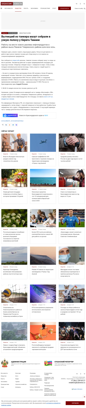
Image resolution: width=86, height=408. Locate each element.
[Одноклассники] (9, 125)
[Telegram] (13, 125)
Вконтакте (76, 3)
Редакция (47, 383)
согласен (75, 403)
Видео (17, 378)
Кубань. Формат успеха (36, 390)
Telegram (84, 3)
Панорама (33, 373)
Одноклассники (80, 3)
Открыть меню (1, 9)
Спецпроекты (64, 8)
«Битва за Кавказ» (35, 376)
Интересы (18, 387)
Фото (16, 376)
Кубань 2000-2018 (35, 387)
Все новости (9, 8)
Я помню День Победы (48, 374)
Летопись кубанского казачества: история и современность (36, 380)
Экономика (34, 8)
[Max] (16, 125)
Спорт (54, 8)
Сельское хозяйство (21, 384)
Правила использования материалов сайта (49, 390)
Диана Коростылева (25, 33)
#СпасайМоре (5, 121)
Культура (18, 373)
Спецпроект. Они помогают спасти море (49, 379)
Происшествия (45, 8)
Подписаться (12, 115)
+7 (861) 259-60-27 (78, 381)
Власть (26, 8)
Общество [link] (5, 154)
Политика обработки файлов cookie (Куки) (50, 394)
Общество (18, 8)
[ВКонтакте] (6, 125)
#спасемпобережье (17, 121)
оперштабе (16, 60)
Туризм (17, 381)
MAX (46, 115)
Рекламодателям (49, 385)
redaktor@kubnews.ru (77, 383)
